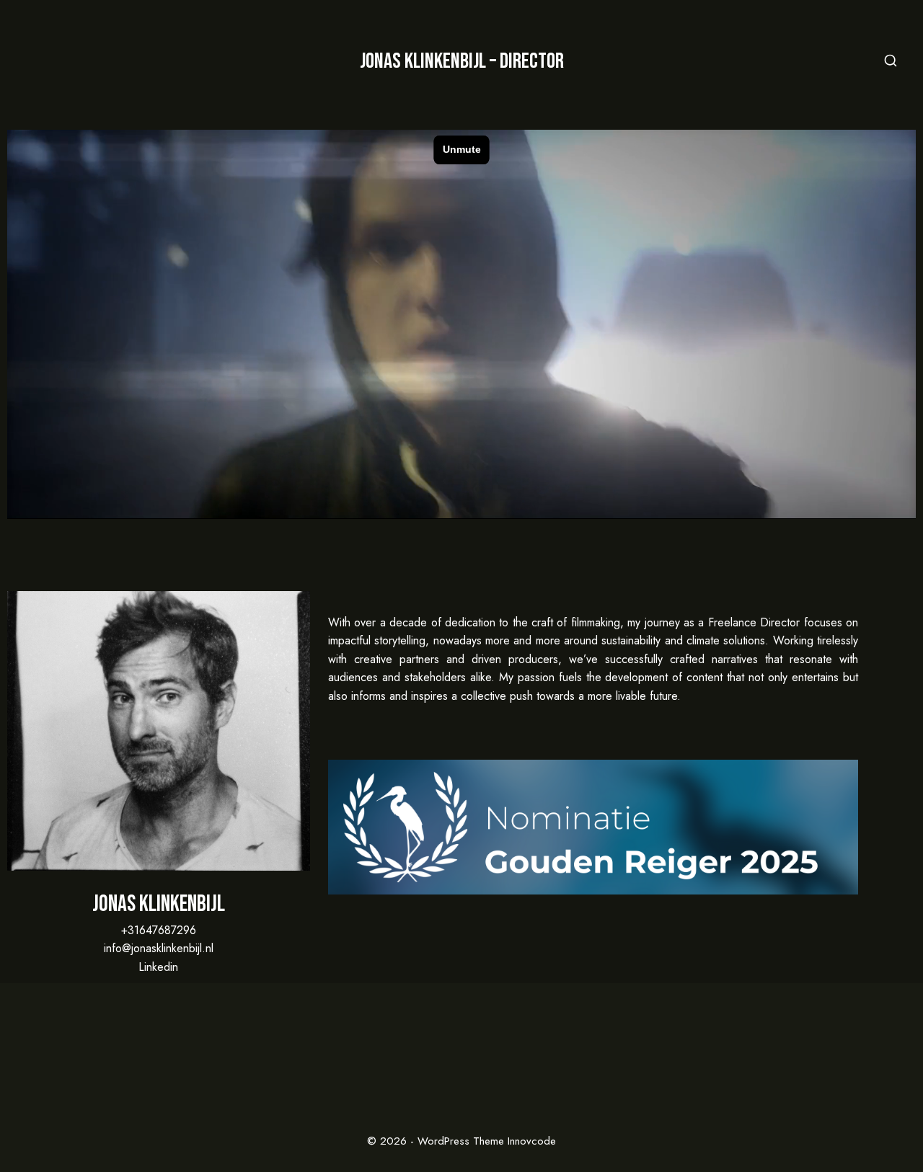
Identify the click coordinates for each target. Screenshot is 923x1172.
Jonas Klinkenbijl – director (462, 61)
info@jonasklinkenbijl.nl (158, 948)
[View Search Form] (890, 61)
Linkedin (158, 967)
